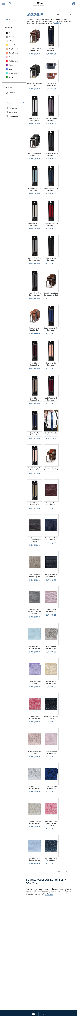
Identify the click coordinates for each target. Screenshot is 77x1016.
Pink (10, 57)
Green (11, 77)
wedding (51, 889)
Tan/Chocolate (14, 49)
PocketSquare (13, 108)
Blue (10, 69)
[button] (14, 28)
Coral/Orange (13, 53)
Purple (11, 65)
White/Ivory (13, 41)
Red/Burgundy (13, 61)
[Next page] (70, 14)
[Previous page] (65, 14)
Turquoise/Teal (14, 73)
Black (11, 33)
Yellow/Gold (13, 45)
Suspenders (13, 112)
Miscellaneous (13, 116)
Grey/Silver (12, 37)
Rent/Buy (12, 92)
